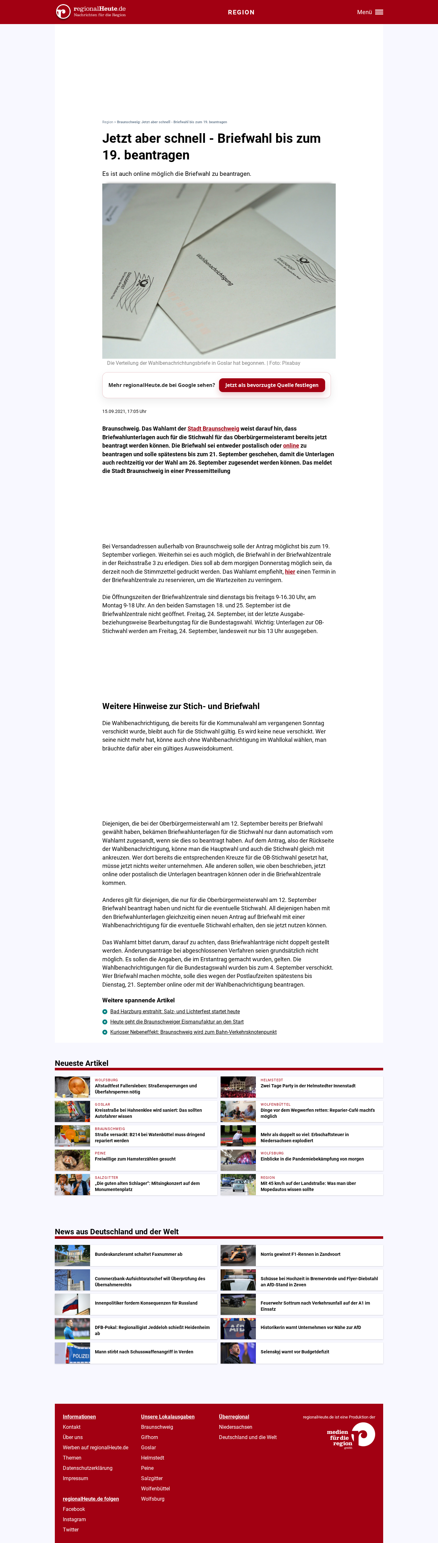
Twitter (71, 1530)
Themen (72, 1458)
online (291, 445)
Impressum (75, 1478)
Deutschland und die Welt (248, 1437)
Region (107, 122)
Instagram (74, 1519)
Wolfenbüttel (155, 1489)
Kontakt (71, 1427)
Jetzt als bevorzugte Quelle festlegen (272, 385)
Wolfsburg (152, 1499)
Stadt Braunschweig (213, 428)
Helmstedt (152, 1458)
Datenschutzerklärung (88, 1468)
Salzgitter (152, 1478)
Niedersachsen (235, 1427)
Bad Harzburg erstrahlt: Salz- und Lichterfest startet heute (175, 1011)
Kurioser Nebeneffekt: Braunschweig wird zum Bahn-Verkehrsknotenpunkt (193, 1032)
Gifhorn (149, 1437)
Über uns (73, 1437)
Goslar (148, 1447)
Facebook (74, 1509)
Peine (147, 1468)
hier (290, 572)
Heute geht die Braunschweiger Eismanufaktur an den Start (177, 1022)
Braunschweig (157, 1427)
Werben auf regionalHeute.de (95, 1447)
